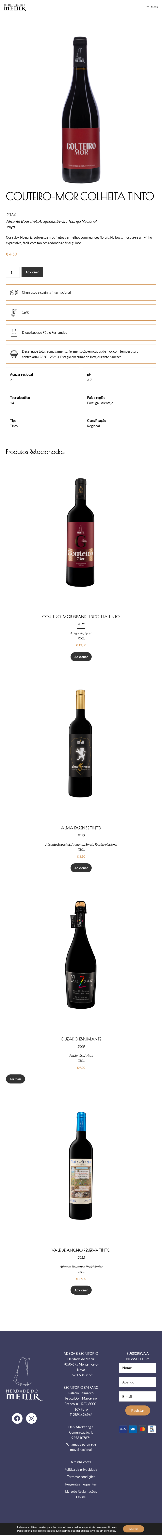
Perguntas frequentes (81, 1484)
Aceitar (133, 1528)
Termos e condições (81, 1477)
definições (109, 1530)
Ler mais (15, 1079)
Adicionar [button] (81, 657)
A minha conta (81, 1462)
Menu (154, 6)
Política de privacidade (80, 1469)
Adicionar (32, 272)
